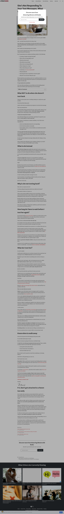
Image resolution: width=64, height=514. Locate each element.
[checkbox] (2, 512)
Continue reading (32, 22)
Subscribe (41, 19)
